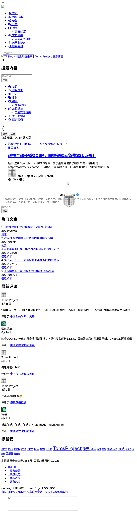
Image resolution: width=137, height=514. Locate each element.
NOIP (49, 449)
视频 (14, 28)
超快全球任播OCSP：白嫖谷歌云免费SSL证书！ (52, 155)
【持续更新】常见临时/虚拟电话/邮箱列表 (29, 271)
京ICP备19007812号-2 (15, 492)
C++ (10, 449)
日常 (14, 24)
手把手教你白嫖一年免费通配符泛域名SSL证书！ (33, 249)
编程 (115, 449)
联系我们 (17, 46)
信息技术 (17, 17)
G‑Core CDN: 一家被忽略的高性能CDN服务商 (31, 260)
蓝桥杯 (9, 453)
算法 (110, 449)
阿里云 (17, 453)
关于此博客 (18, 42)
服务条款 (15, 471)
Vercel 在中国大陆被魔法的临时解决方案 (28, 238)
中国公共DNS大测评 (22, 316)
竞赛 (104, 449)
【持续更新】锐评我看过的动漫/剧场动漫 (28, 227)
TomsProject (67, 448)
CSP (23, 449)
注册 (13, 133)
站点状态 (15, 474)
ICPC (30, 449)
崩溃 (99, 449)
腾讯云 (128, 449)
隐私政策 (15, 478)
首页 (14, 13)
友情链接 (17, 35)
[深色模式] (68, 130)
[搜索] (68, 126)
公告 (14, 20)
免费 (86, 448)
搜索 (5, 80)
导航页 (13, 467)
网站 (121, 449)
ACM (4, 449)
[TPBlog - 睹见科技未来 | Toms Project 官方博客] (32, 56)
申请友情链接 (23, 39)
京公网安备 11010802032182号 (48, 492)
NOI (42, 449)
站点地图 (15, 482)
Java (36, 449)
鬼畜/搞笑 (21, 31)
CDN (17, 449)
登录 (5, 133)
